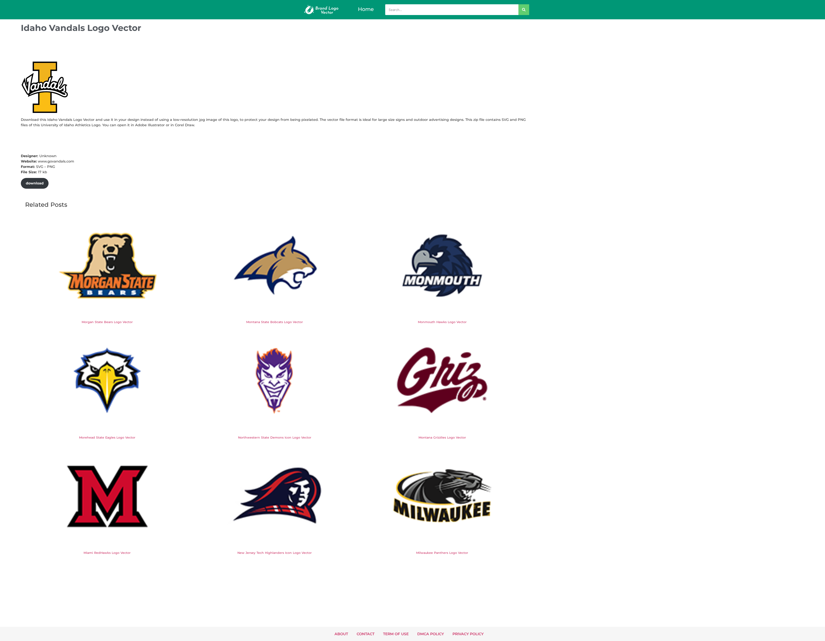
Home (366, 9)
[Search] (523, 9)
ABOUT (341, 634)
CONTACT (365, 634)
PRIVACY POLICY (468, 634)
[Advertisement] (99, 48)
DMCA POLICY (430, 634)
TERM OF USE (396, 634)
